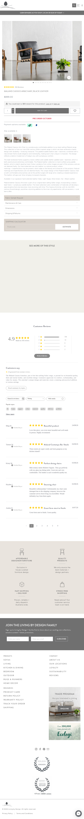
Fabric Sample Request (14, 198)
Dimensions (9, 208)
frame (13, 409)
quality (43, 409)
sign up (57, 104)
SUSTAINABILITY (57, 671)
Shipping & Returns (12, 213)
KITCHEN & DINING (13, 667)
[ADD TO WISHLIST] (75, 110)
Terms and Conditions (24, 813)
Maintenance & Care (13, 203)
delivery (50, 409)
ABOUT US (54, 660)
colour (28, 409)
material (35, 409)
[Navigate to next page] (58, 526)
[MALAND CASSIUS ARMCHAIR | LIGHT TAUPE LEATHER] (27, 138)
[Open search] (74, 5)
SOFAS (7, 660)
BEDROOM (9, 671)
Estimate (67, 227)
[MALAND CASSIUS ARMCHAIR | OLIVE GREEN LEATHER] (8, 138)
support (20, 409)
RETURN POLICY (12, 696)
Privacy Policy (7, 813)
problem (58, 409)
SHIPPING (9, 707)
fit (7, 409)
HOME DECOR (11, 683)
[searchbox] (13, 398)
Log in (48, 104)
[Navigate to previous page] (26, 526)
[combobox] (35, 399)
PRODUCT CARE (12, 692)
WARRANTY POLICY (14, 700)
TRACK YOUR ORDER (14, 703)
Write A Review (42, 356)
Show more (10, 414)
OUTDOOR (9, 675)
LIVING (7, 664)
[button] (42, 13)
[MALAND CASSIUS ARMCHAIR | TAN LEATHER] (17, 138)
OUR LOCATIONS (58, 664)
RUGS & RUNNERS (13, 679)
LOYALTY (53, 667)
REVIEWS (54, 675)
